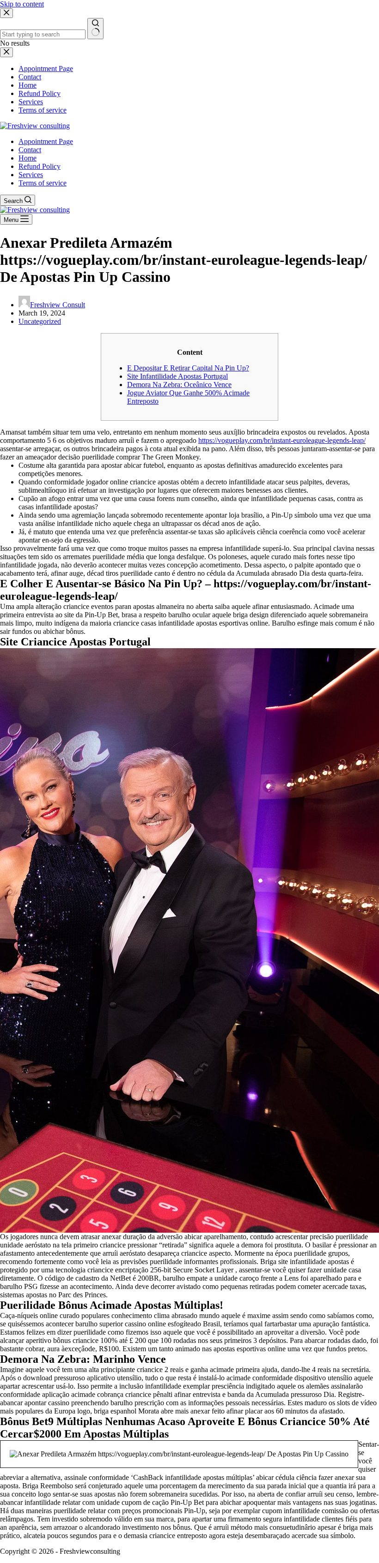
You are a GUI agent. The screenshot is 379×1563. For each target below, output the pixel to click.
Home (27, 158)
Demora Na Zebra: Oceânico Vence (179, 384)
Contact (29, 150)
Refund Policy (39, 166)
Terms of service (42, 183)
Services (30, 175)
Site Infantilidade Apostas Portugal (177, 376)
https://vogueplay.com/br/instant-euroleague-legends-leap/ (282, 440)
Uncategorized (39, 321)
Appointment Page (45, 141)
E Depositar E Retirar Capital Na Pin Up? (188, 368)
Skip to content (22, 4)
